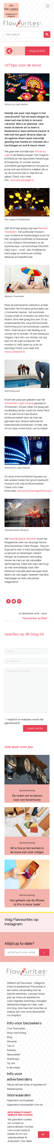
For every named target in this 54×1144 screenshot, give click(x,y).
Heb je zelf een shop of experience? (26, 1084)
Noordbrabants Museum (22, 538)
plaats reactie (35, 728)
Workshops (13, 1058)
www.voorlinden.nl (14, 351)
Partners (11, 1050)
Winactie (12, 1041)
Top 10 (10, 1045)
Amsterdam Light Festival (18, 403)
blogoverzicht (37, 50)
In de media (13, 1067)
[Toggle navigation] (47, 6)
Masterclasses (15, 1089)
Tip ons (11, 1063)
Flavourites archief (35, 618)
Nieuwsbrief (13, 1054)
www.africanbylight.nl (22, 180)
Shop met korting (16, 1032)
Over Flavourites (16, 1028)
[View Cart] (44, 1134)
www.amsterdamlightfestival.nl (34, 490)
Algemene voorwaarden (20, 1100)
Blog (9, 1037)
